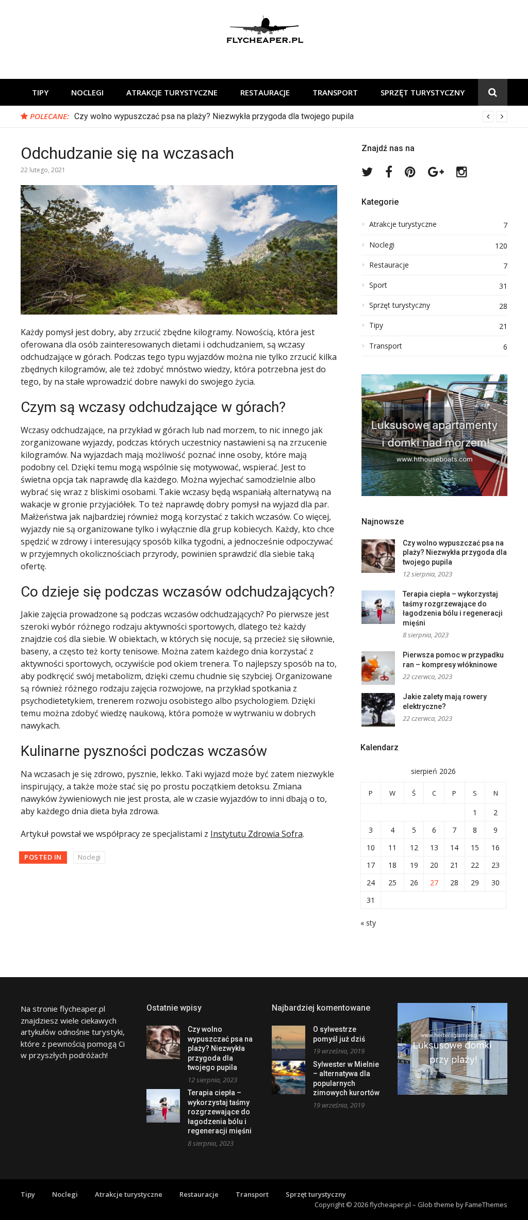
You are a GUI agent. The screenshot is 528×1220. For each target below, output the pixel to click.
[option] (290, 116)
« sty (368, 923)
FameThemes (486, 1204)
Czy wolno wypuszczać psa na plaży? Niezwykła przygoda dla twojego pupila (214, 116)
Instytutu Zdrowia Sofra (256, 833)
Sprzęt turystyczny (423, 92)
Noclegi (87, 92)
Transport (335, 92)
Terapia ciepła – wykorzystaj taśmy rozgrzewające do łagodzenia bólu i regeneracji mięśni (220, 1112)
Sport (378, 285)
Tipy (40, 92)
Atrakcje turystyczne (172, 92)
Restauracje (265, 92)
